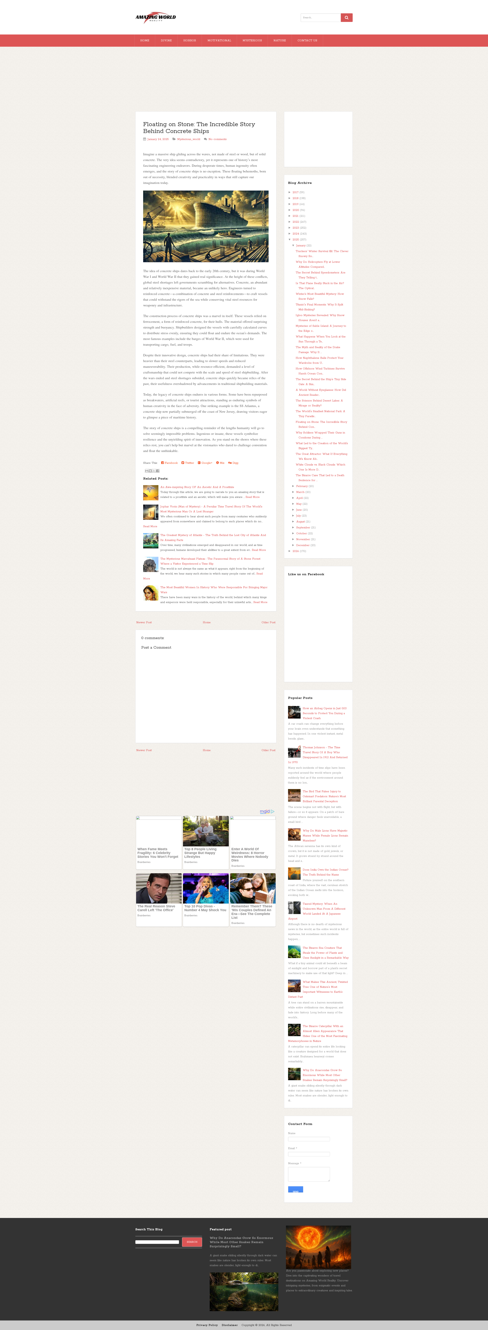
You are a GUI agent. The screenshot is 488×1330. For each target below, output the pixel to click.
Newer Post (144, 622)
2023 (296, 228)
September (303, 527)
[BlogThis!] (150, 471)
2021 (296, 216)
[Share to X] (154, 471)
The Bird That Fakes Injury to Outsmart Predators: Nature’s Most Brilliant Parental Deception (324, 796)
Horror (189, 40)
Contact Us (307, 40)
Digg (235, 463)
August (301, 521)
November (303, 539)
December (303, 545)
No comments (218, 139)
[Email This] (147, 471)
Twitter (189, 463)
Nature (280, 40)
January (301, 245)
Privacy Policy (207, 1325)
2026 (296, 551)
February (302, 486)
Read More (253, 497)
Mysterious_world (188, 139)
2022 (296, 222)
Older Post (268, 622)
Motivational (219, 40)
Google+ (206, 463)
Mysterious (252, 40)
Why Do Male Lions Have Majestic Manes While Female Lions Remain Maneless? (325, 835)
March (300, 492)
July (299, 516)
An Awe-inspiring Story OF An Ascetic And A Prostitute (197, 487)
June (299, 510)
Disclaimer (230, 1325)
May (299, 504)
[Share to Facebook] (158, 471)
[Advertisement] (244, 81)
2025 (296, 239)
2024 (296, 234)
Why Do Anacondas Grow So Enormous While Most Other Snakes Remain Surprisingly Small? (325, 1075)
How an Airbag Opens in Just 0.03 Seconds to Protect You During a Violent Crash (325, 713)
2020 (296, 210)
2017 (296, 192)
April (300, 498)
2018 (296, 198)
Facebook (171, 463)
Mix (221, 463)
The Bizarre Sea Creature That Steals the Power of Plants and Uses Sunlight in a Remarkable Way (326, 953)
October (302, 533)
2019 (296, 204)
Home (144, 40)
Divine (166, 40)
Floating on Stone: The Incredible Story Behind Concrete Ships (199, 128)
